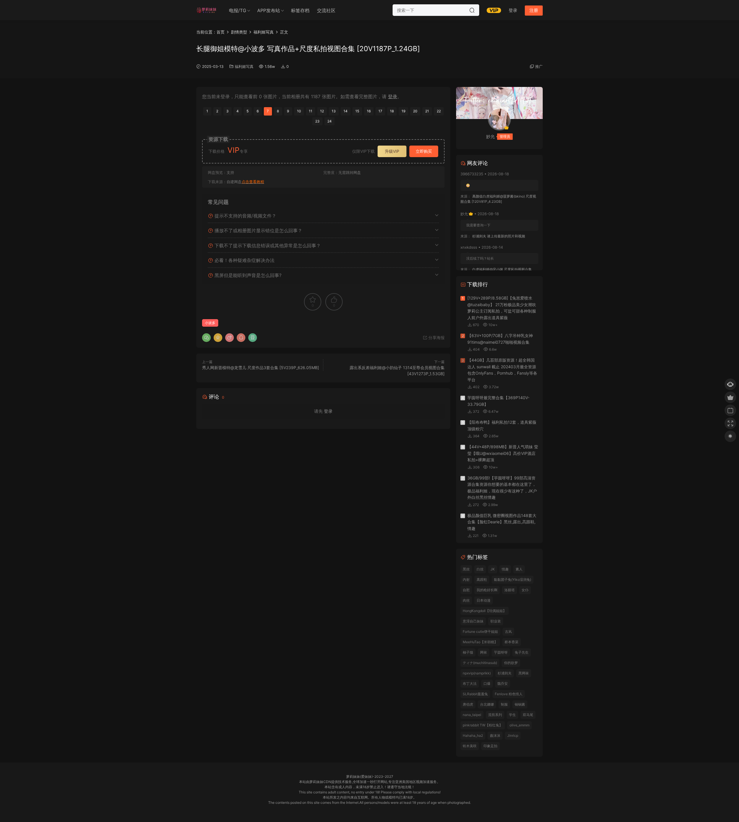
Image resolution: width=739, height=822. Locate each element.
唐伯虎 (468, 704)
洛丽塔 (509, 590)
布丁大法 (470, 683)
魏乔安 (502, 683)
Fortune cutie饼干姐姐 (480, 631)
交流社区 (326, 10)
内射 (466, 579)
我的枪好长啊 (487, 590)
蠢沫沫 (495, 735)
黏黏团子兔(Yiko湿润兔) (512, 579)
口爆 (487, 683)
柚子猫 (468, 652)
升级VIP (392, 151)
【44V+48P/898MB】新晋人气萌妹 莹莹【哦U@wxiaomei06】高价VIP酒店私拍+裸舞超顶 (502, 453)
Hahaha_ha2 (473, 735)
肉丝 (466, 600)
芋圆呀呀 (501, 652)
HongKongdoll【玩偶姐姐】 (484, 611)
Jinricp (512, 735)
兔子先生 (522, 652)
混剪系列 (495, 715)
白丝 (480, 569)
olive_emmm (519, 725)
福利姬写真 (244, 66)
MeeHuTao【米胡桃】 (480, 642)
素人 (519, 569)
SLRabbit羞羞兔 (475, 694)
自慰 (466, 590)
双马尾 (528, 715)
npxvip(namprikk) (477, 673)
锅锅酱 (520, 704)
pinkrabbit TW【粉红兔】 (483, 725)
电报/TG (237, 10)
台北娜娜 (487, 704)
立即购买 (424, 151)
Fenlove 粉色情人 (508, 694)
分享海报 (436, 337)
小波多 (210, 323)
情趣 (505, 569)
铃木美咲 (470, 746)
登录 (392, 96)
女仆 (525, 590)
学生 (512, 715)
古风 (508, 631)
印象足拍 (490, 746)
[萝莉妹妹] (206, 10)
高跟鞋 (482, 579)
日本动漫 (483, 600)
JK (492, 569)
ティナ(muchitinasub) (480, 663)
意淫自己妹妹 (473, 621)
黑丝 (466, 569)
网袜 (483, 652)
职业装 (495, 621)
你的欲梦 (511, 663)
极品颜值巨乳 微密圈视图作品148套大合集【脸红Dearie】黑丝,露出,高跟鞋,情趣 (501, 522)
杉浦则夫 (505, 673)
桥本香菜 (511, 642)
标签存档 (300, 10)
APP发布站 (268, 10)
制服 (504, 704)
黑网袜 (523, 673)
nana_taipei (472, 715)
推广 (539, 66)
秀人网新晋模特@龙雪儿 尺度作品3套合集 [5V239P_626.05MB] (260, 367)
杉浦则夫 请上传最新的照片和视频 (498, 236)
